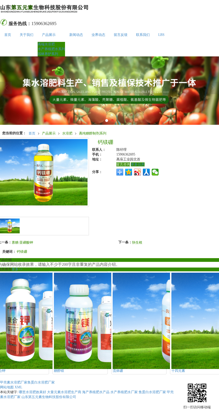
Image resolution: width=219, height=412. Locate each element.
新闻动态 (76, 35)
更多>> (17, 269)
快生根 (137, 242)
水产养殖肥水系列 (51, 49)
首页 (7, 35)
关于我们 (26, 35)
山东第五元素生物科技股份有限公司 (48, 397)
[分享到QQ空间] (128, 172)
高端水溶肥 (46, 44)
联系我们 (143, 35)
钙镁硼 (22, 251)
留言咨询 (123, 164)
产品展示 (49, 35)
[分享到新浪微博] (137, 172)
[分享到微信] (155, 172)
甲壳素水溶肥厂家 (13, 382)
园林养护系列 (48, 54)
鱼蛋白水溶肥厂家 (41, 382)
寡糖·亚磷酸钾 (22, 242)
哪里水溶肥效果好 (32, 392)
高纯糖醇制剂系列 (92, 132)
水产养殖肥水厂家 (124, 392)
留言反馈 (120, 35)
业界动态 (98, 35)
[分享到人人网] (146, 172)
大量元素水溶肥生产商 (64, 392)
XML (18, 387)
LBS (161, 35)
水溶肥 (67, 132)
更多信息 (138, 164)
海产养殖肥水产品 (96, 392)
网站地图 (7, 387)
